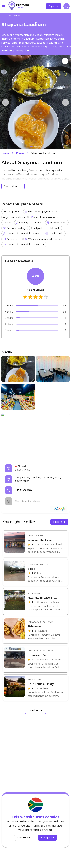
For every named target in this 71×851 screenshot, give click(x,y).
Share (17, 15)
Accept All (47, 837)
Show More (11, 186)
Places (20, 153)
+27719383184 (23, 490)
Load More (36, 710)
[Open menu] (3, 6)
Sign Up (53, 6)
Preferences (24, 837)
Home (5, 153)
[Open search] (66, 6)
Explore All (59, 521)
